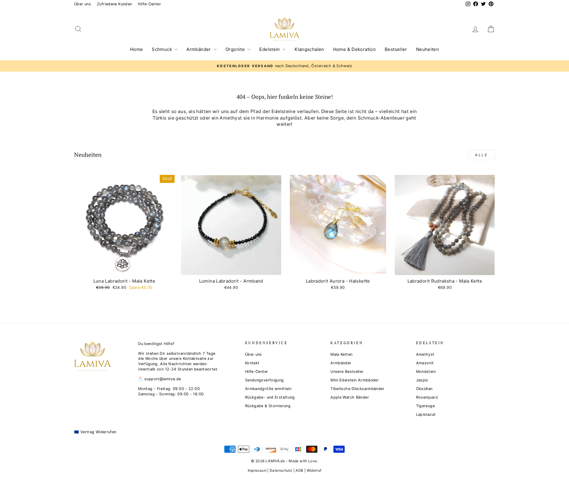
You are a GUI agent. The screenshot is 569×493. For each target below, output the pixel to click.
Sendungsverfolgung (264, 380)
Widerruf (314, 470)
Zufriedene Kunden (114, 4)
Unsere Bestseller (346, 371)
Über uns (82, 4)
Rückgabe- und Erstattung (270, 397)
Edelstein (270, 49)
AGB (299, 470)
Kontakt (252, 363)
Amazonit (425, 363)
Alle (481, 155)
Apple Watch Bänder (349, 397)
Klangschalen (309, 49)
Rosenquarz (427, 397)
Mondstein (426, 371)
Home (136, 49)
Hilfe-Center (149, 4)
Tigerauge (425, 406)
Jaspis (422, 380)
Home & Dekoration (354, 49)
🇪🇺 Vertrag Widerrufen (95, 432)
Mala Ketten (341, 354)
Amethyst (425, 354)
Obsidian (424, 388)
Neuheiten (427, 49)
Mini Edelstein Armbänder (354, 380)
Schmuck (162, 49)
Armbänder (199, 49)
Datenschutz (281, 470)
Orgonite (236, 49)
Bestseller (396, 49)
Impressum (257, 470)
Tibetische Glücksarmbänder (357, 388)
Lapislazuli (426, 414)
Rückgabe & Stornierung (267, 406)
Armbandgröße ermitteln (268, 388)
